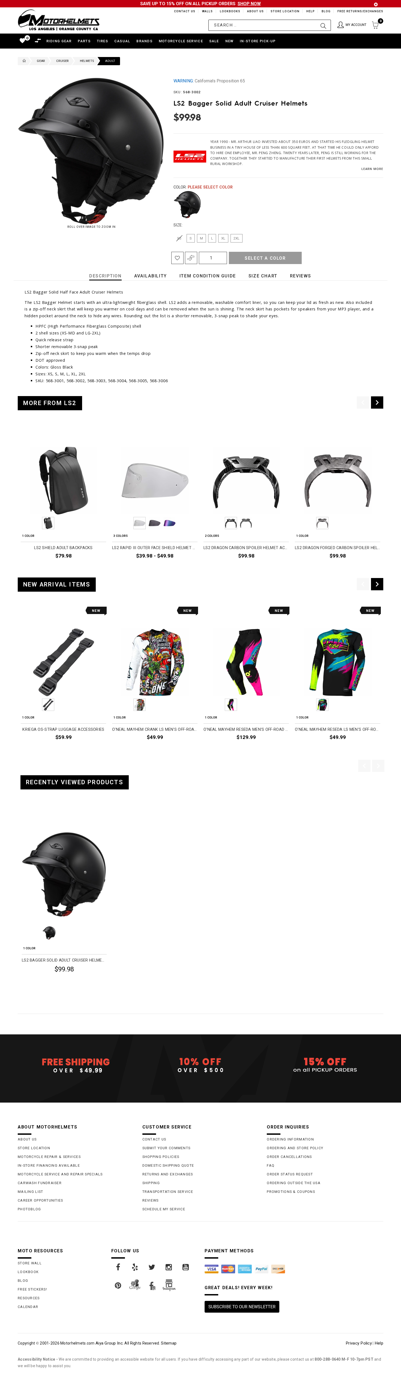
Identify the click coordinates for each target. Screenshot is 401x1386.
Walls (206, 11)
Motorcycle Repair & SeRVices (49, 1157)
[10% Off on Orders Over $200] (200, 1065)
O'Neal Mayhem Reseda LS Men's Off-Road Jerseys (337, 729)
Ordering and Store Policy (295, 1148)
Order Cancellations (289, 1157)
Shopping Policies (160, 1157)
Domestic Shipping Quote (168, 1165)
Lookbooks (229, 11)
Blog (325, 11)
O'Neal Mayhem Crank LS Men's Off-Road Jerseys (154, 729)
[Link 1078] (186, 1267)
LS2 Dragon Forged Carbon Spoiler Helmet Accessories (337, 548)
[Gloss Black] (187, 204)
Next (374, 204)
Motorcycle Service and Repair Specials (60, 1174)
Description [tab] (105, 276)
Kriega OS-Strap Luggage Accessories (63, 729)
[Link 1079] (118, 1286)
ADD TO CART (93, 568)
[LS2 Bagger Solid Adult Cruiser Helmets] (64, 874)
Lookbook (28, 1272)
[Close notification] (376, 4)
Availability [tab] (150, 276)
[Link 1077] (169, 1267)
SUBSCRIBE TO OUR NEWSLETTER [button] (242, 1306)
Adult (110, 61)
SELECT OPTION (182, 568)
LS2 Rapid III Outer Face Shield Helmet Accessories (154, 548)
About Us (254, 11)
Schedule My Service (163, 1209)
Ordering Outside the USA (294, 1183)
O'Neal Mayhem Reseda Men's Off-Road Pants (246, 729)
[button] (351, 25)
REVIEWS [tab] (300, 276)
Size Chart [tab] (263, 276)
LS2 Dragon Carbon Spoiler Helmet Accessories (246, 548)
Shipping (151, 1183)
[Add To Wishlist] (177, 258)
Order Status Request (290, 1174)
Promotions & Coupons (291, 1192)
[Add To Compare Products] (191, 258)
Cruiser (62, 61)
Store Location (284, 11)
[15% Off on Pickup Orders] (325, 1065)
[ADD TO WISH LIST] (25, 817)
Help (310, 11)
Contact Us (182, 11)
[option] (63, 499)
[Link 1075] (135, 1267)
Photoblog (29, 1209)
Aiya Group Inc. (109, 1343)
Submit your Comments (166, 1148)
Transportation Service (167, 1192)
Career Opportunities (40, 1200)
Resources (29, 1298)
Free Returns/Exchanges (360, 11)
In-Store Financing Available (49, 1165)
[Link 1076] (152, 1267)
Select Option (84, 982)
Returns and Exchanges (167, 1174)
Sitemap (168, 1343)
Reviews (150, 1200)
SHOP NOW (249, 3)
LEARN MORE (372, 169)
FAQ (270, 1165)
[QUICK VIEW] (44, 817)
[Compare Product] (34, 817)
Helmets (87, 61)
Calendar (28, 1307)
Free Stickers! (32, 1289)
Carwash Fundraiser (40, 1183)
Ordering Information (290, 1139)
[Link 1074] (118, 1267)
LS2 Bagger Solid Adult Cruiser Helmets (64, 960)
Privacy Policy (359, 1343)
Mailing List (30, 1192)
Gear (41, 61)
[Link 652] (23, 61)
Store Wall (30, 1263)
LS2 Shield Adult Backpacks (63, 548)
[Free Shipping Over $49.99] (76, 1065)
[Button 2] (323, 25)
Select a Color (265, 258)
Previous (172, 204)
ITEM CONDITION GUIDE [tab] (207, 276)
